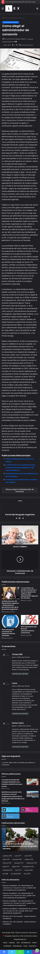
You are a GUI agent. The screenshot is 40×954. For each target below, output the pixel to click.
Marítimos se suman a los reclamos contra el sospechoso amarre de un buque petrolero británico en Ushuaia (13, 796)
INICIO (5, 942)
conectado (20, 762)
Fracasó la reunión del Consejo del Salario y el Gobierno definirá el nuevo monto (12, 783)
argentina (7, 856)
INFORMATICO (26, 942)
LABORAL (12, 942)
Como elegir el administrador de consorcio (20, 490)
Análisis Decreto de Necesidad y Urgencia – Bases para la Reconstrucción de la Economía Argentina (10, 605)
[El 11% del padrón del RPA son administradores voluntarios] (29, 620)
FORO (25, 946)
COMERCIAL (8, 946)
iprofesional (32, 863)
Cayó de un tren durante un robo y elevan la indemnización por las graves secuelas (20, 846)
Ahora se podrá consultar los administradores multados (8, 633)
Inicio (5, 18)
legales (16, 866)
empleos (29, 859)
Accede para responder (20, 674)
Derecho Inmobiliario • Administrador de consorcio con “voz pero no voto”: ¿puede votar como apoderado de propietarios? (20, 911)
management (28, 866)
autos (18, 856)
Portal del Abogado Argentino (20, 514)
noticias (29, 870)
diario (6, 859)
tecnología (16, 873)
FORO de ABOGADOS (10, 880)
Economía (17, 859)
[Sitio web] (17, 518)
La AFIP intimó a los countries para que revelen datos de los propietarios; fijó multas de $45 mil (20, 467)
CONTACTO (32, 946)
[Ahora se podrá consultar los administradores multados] (10, 621)
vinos (27, 873)
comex (28, 856)
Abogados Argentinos (12, 936)
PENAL (34, 942)
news (18, 870)
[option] (20, 839)
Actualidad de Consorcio (17, 18)
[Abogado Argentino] (12, 8)
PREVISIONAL (17, 946)
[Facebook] (20, 518)
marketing (7, 870)
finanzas (7, 863)
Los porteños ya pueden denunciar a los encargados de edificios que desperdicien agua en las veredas (29, 593)
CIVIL (18, 942)
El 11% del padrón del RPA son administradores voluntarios (29, 630)
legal (6, 866)
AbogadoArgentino (20, 939)
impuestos (19, 863)
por (5, 873)
